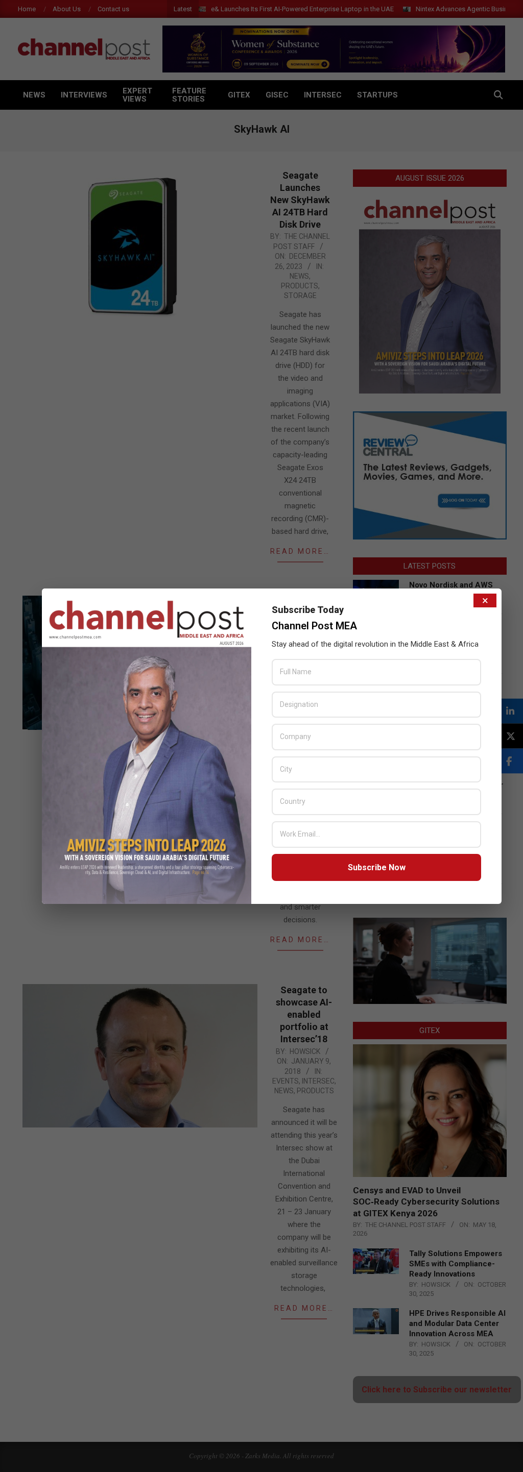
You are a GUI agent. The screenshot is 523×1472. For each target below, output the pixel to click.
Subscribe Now (377, 867)
